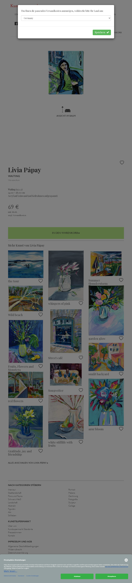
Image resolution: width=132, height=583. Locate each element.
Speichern (101, 32)
